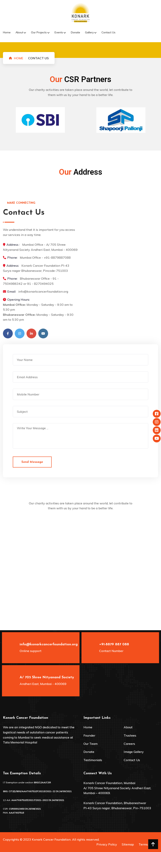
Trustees (130, 735)
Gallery (89, 32)
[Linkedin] (31, 333)
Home (7, 32)
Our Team (90, 744)
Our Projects (39, 32)
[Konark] (80, 12)
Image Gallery (134, 752)
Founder (89, 735)
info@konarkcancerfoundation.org (49, 644)
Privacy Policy (106, 844)
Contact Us (108, 32)
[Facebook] (8, 333)
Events (59, 32)
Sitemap (128, 844)
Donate (75, 32)
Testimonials (92, 760)
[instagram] (20, 333)
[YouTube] (43, 333)
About (19, 32)
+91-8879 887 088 (114, 644)
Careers (129, 744)
